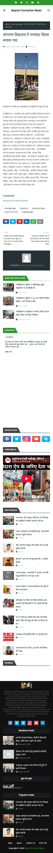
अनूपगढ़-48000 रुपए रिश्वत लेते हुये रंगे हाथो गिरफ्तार (31, 767)
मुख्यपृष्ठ (7, 24)
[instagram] (27, 2)
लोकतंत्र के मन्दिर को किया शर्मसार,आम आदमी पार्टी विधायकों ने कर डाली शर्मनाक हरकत (31, 603)
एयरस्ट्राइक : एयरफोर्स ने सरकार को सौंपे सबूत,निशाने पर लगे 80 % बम (32, 574)
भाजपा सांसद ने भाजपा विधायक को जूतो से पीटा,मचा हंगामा (32, 588)
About (19, 843)
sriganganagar (27, 212)
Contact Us (30, 843)
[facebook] (16, 2)
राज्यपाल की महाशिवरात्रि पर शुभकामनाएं (31, 634)
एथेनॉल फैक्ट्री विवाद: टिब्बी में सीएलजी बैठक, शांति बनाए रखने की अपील (31, 739)
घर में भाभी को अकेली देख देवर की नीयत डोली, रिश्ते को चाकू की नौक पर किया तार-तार (32, 620)
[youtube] (32, 2)
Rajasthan (24, 208)
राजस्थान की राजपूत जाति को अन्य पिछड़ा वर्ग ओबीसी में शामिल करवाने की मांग (32, 519)
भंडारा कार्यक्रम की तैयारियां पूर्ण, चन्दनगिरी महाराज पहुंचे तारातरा (32, 533)
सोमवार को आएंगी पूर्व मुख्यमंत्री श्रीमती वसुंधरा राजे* (31, 753)
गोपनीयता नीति (43, 843)
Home (10, 843)
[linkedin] (42, 723)
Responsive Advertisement (15, 200)
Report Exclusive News (26, 10)
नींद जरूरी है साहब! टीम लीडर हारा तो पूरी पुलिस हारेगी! (32, 547)
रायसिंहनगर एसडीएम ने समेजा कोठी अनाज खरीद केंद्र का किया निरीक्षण (32, 313)
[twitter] (21, 2)
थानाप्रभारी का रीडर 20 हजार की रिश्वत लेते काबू (31, 649)
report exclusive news (14, 46)
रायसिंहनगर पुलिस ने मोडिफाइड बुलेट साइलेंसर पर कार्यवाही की (30, 286)
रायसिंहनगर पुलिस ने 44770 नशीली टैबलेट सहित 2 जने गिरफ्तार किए (32, 300)
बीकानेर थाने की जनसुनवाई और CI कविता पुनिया (32, 561)
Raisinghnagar (17, 24)
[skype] (38, 2)
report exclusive (11, 212)
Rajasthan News (38, 208)
